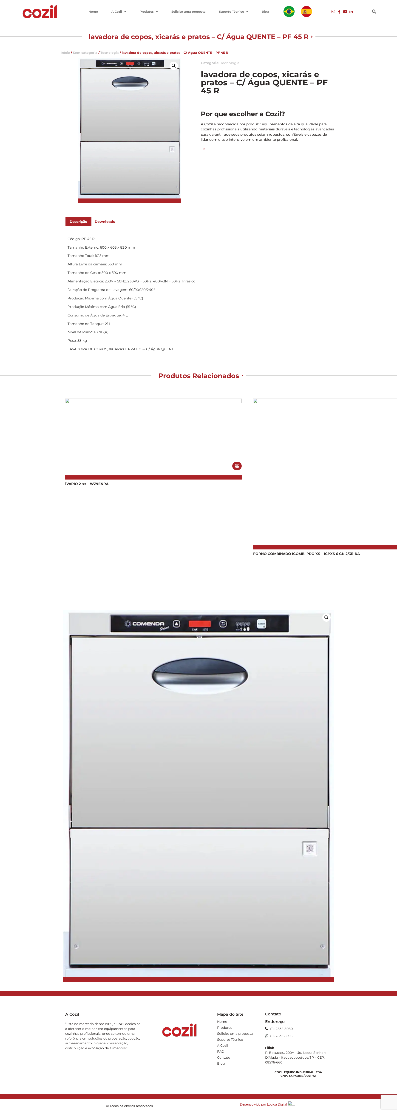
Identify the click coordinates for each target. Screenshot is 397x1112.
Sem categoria (85, 53)
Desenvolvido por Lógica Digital (264, 1104)
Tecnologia (109, 53)
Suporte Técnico (231, 11)
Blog (265, 11)
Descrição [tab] (78, 221)
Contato (223, 1057)
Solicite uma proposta (188, 11)
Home (93, 11)
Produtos (147, 11)
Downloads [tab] (105, 221)
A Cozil (116, 11)
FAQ (220, 1051)
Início (65, 53)
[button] (374, 11)
